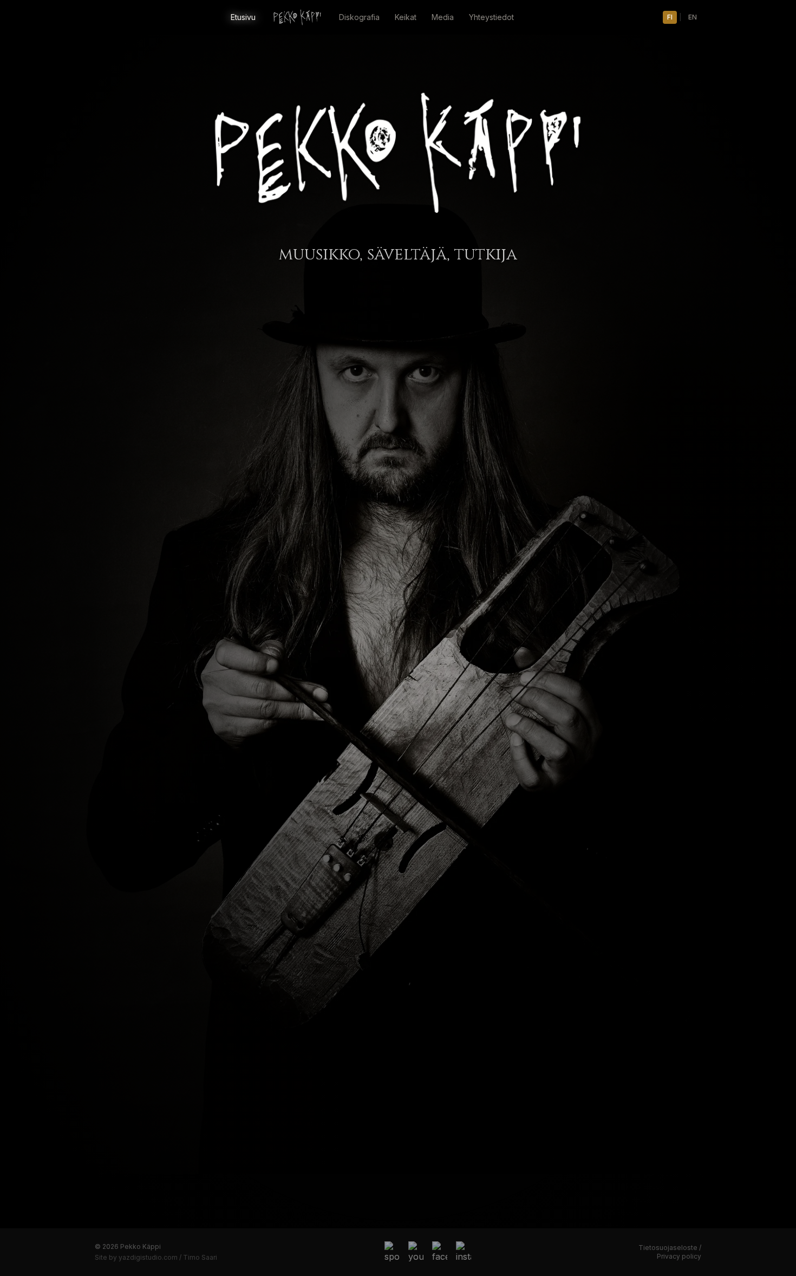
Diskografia (359, 17)
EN (692, 17)
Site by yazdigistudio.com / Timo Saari (156, 1257)
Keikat (405, 17)
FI (670, 17)
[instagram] (463, 1252)
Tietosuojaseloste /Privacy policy (669, 1252)
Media (443, 17)
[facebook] (439, 1252)
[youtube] (415, 1252)
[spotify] (392, 1252)
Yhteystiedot (491, 17)
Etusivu (243, 17)
